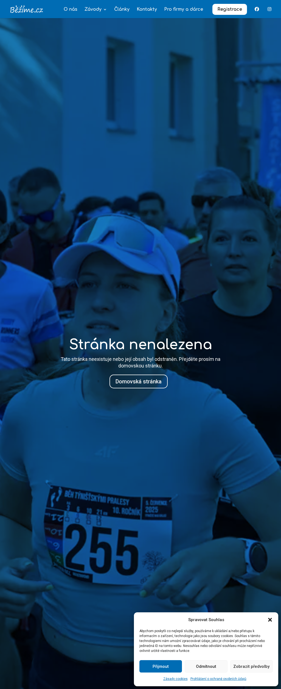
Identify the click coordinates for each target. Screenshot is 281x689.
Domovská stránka (139, 381)
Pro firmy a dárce (183, 9)
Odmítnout (206, 666)
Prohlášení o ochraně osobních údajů (218, 679)
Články (122, 9)
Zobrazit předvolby (251, 666)
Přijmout (161, 666)
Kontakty (147, 9)
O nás (70, 9)
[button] (270, 619)
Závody (93, 9)
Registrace (229, 9)
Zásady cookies (175, 679)
